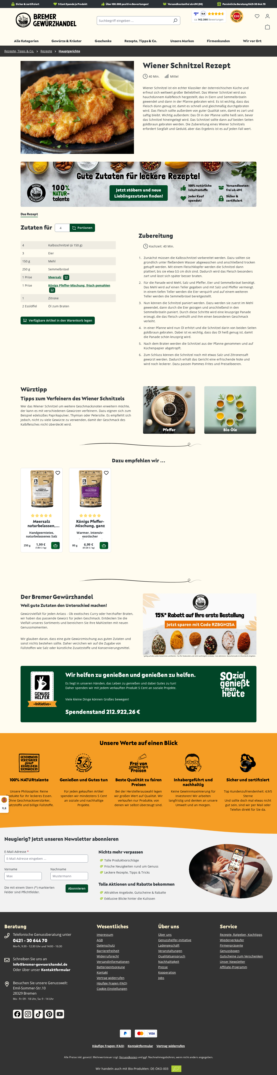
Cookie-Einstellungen (112, 989)
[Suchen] (175, 20)
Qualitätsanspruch (171, 956)
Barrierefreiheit (108, 951)
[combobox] (134, 20)
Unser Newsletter (232, 962)
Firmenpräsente (231, 945)
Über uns (165, 935)
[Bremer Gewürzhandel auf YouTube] (59, 1014)
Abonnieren (76, 888)
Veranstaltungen (170, 951)
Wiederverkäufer (232, 940)
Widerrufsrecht (108, 956)
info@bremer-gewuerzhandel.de (40, 964)
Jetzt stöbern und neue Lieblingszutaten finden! (138, 192)
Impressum (105, 935)
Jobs (161, 978)
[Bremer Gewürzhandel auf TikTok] (38, 1014)
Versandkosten (128, 1057)
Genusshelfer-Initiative (174, 940)
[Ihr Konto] (267, 16)
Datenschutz (106, 945)
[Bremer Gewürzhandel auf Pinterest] (49, 1014)
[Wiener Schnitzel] (77, 107)
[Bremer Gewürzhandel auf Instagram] (28, 1014)
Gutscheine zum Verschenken (241, 956)
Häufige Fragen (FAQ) (112, 983)
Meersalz (54, 277)
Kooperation (167, 972)
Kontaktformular (55, 970)
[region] (77, 107)
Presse (163, 967)
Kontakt (102, 972)
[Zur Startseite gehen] (46, 20)
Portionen (84, 228)
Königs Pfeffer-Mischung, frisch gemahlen (79, 285)
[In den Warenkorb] (66, 277)
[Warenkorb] (267, 27)
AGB (100, 940)
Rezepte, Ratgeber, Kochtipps (241, 935)
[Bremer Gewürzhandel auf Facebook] (17, 1014)
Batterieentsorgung (111, 967)
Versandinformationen (113, 962)
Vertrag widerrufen (110, 978)
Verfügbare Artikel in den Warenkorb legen (60, 320)
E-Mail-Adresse (16, 852)
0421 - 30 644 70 (30, 940)
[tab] (29, 214)
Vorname (10, 869)
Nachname (58, 869)
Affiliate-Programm (233, 967)
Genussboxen (230, 951)
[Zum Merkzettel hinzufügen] (57, 472)
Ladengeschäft (168, 945)
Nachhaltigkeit (168, 962)
